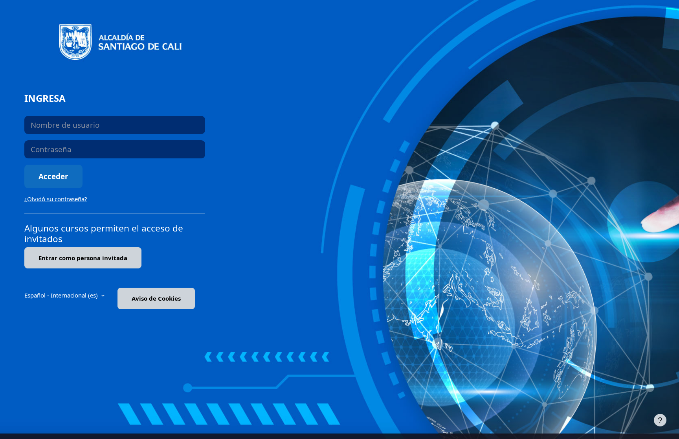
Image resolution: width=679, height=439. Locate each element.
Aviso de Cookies (156, 298)
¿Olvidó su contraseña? (55, 199)
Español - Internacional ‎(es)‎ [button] (61, 295)
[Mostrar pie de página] (660, 420)
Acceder (53, 176)
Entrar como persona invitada (83, 258)
